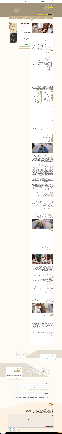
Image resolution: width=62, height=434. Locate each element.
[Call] (1, 432)
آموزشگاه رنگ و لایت (49, 156)
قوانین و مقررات (28, 422)
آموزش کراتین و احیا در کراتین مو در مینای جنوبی (35, 387)
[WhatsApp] (3, 432)
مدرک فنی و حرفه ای (51, 49)
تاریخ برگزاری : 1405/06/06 (16, 14)
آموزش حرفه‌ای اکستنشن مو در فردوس (24, 386)
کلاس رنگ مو (45, 286)
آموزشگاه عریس (51, 158)
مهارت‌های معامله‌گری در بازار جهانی (19, 397)
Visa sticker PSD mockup (45, 394)
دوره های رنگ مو (44, 159)
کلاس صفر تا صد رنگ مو (50, 277)
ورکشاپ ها (22, 1)
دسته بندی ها (29, 426)
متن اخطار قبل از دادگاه (27, 394)
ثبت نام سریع (59, 432)
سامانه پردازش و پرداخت (28, 418)
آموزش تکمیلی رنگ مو (37, 315)
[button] (9, 22)
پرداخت (14, 1)
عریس (52, 231)
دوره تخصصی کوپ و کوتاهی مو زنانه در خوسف (44, 387)
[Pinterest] (47, 426)
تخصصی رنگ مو (47, 285)
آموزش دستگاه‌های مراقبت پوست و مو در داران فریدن (25, 387)
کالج (27, 1)
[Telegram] (4, 432)
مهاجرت (40, 175)
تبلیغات (29, 424)
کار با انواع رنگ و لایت (46, 300)
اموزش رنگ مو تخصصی (35, 328)
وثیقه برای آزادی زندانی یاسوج (41, 397)
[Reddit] (49, 426)
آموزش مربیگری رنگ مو (45, 210)
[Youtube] (46, 426)
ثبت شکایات (29, 421)
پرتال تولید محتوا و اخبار (28, 423)
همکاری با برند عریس (30, 386)
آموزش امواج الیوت (36, 397)
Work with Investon (22, 394)
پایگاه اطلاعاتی (29, 419)
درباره (29, 420)
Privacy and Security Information (45, 398)
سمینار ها (19, 1)
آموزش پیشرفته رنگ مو (50, 210)
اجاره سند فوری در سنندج (25, 397)
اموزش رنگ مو (50, 193)
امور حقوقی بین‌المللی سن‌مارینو (31, 397)
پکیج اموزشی (25, 1)
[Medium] (50, 426)
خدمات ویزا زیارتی (46, 397)
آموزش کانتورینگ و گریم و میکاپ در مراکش (44, 386)
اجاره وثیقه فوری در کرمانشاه (39, 394)
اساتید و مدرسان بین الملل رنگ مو (42, 187)
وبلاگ (9, 1)
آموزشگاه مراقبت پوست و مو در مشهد (36, 386)
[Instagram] (48, 426)
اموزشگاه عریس (45, 54)
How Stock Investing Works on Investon (33, 398)
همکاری (12, 1)
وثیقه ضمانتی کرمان (39, 398)
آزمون (16, 1)
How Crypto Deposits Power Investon (33, 394)
